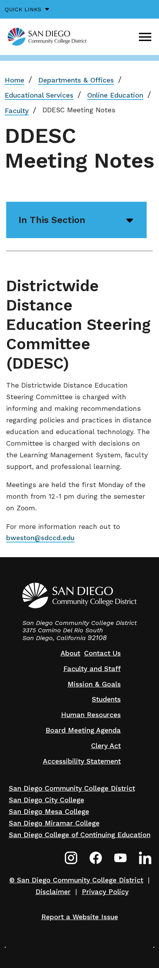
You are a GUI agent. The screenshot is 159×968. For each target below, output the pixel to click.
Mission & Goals (94, 684)
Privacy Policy (105, 892)
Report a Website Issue (79, 917)
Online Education (115, 95)
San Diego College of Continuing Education (80, 835)
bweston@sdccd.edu (40, 538)
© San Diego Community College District (76, 880)
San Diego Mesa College (49, 811)
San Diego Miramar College (54, 823)
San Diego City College (46, 800)
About (70, 653)
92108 (97, 638)
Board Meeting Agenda (83, 730)
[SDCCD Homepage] (47, 37)
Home (14, 80)
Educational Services (39, 95)
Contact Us (102, 653)
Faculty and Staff (92, 669)
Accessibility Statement (82, 761)
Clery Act (106, 746)
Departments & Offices (76, 80)
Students (106, 699)
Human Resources (91, 715)
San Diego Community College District (72, 788)
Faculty (17, 111)
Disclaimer (53, 892)
